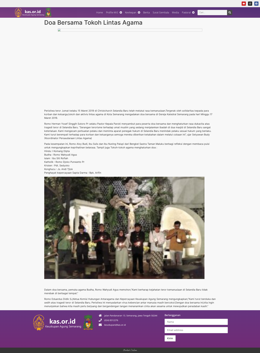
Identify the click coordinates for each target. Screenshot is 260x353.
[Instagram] (250, 4)
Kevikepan (130, 12)
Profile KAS (112, 12)
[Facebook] (256, 4)
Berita (146, 12)
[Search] (229, 12)
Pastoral (186, 12)
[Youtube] (244, 4)
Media (175, 12)
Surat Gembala (161, 12)
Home (99, 12)
